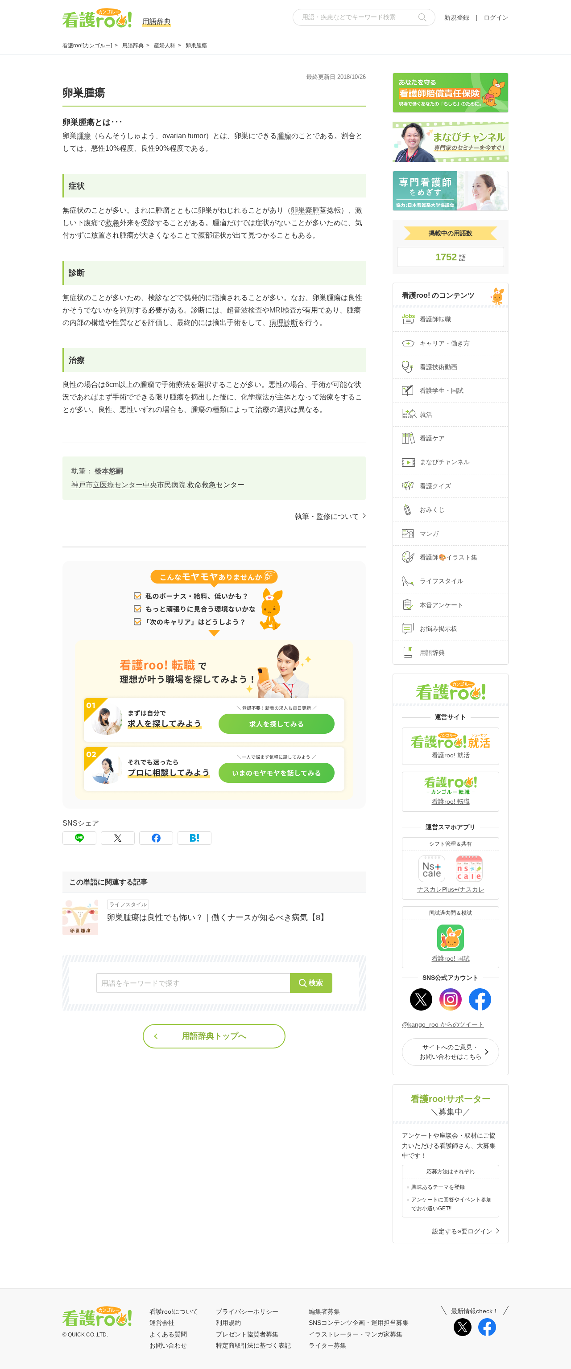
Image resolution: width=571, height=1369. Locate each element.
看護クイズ (435, 485)
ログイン (496, 17)
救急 (112, 222)
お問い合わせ (168, 1345)
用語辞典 (133, 45)
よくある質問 (168, 1334)
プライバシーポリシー (247, 1311)
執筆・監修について (327, 516)
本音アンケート (441, 604)
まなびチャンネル (445, 461)
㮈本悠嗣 (109, 471)
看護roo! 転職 (451, 801)
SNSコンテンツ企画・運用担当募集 (359, 1322)
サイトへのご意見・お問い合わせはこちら (450, 1052)
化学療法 (255, 397)
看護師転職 (435, 319)
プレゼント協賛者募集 (247, 1334)
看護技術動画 (438, 366)
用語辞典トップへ (214, 1036)
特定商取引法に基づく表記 (253, 1345)
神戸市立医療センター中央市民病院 (128, 485)
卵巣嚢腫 (305, 210)
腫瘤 (284, 136)
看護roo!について (173, 1311)
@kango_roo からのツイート (443, 1024)
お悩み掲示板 (438, 628)
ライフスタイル (441, 580)
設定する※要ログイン (462, 1231)
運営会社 (161, 1322)
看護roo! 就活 (451, 755)
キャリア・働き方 (445, 343)
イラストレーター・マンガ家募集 (355, 1334)
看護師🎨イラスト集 (448, 557)
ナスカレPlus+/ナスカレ (450, 889)
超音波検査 (244, 310)
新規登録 (456, 17)
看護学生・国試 (441, 390)
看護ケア (432, 438)
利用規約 (228, 1322)
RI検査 (286, 310)
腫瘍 (84, 136)
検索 (316, 983)
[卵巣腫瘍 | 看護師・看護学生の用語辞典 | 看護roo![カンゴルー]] (194, 838)
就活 (426, 414)
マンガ (429, 533)
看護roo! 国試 (451, 958)
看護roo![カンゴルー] (87, 45)
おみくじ (432, 509)
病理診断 (283, 322)
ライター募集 (327, 1345)
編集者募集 (324, 1311)
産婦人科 (164, 45)
